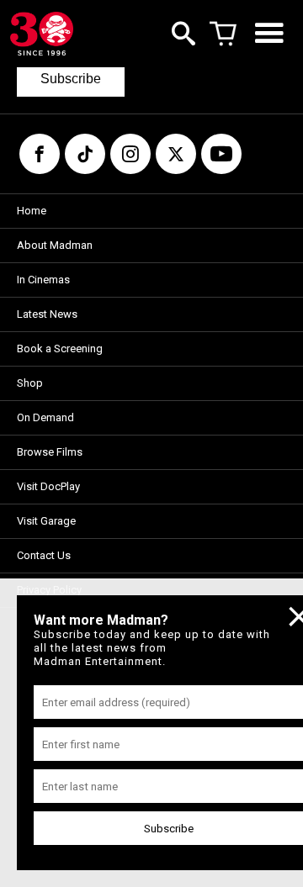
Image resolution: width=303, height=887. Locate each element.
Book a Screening (60, 348)
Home (31, 210)
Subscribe (70, 78)
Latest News (47, 314)
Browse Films (49, 452)
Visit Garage (46, 521)
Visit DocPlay (48, 486)
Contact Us (44, 555)
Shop (30, 383)
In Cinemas (43, 279)
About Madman (55, 245)
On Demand (45, 417)
